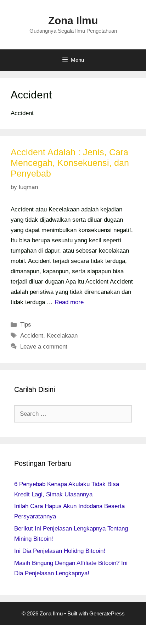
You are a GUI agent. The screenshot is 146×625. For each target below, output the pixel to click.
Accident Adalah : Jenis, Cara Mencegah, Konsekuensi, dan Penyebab (70, 162)
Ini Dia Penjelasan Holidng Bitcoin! (59, 551)
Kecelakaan (62, 335)
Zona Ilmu (73, 20)
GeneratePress (107, 613)
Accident (31, 335)
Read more (69, 302)
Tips (25, 324)
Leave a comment (43, 346)
